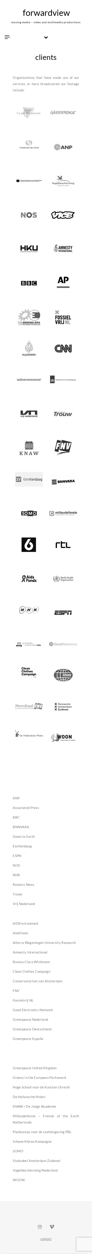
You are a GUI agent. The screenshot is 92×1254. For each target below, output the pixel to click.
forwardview (46, 12)
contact (46, 1239)
